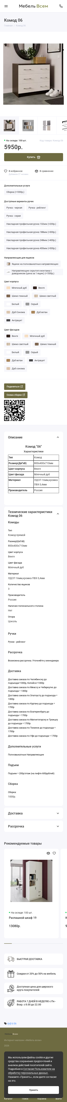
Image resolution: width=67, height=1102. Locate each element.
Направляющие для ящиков (19, 257)
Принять (33, 1090)
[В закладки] (54, 853)
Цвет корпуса (11, 281)
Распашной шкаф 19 (22, 918)
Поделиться (13, 386)
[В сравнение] (48, 853)
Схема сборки (14, 395)
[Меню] (6, 6)
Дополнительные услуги (17, 185)
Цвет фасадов (11, 329)
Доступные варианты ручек (19, 201)
